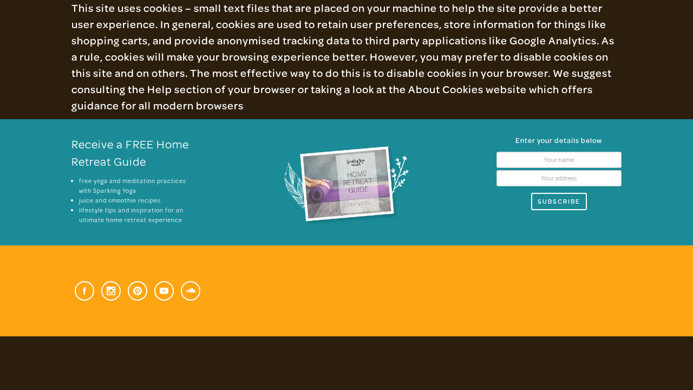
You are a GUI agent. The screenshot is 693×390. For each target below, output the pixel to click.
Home (137, 58)
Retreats (243, 58)
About (184, 58)
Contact (547, 58)
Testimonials (471, 58)
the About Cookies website (458, 89)
